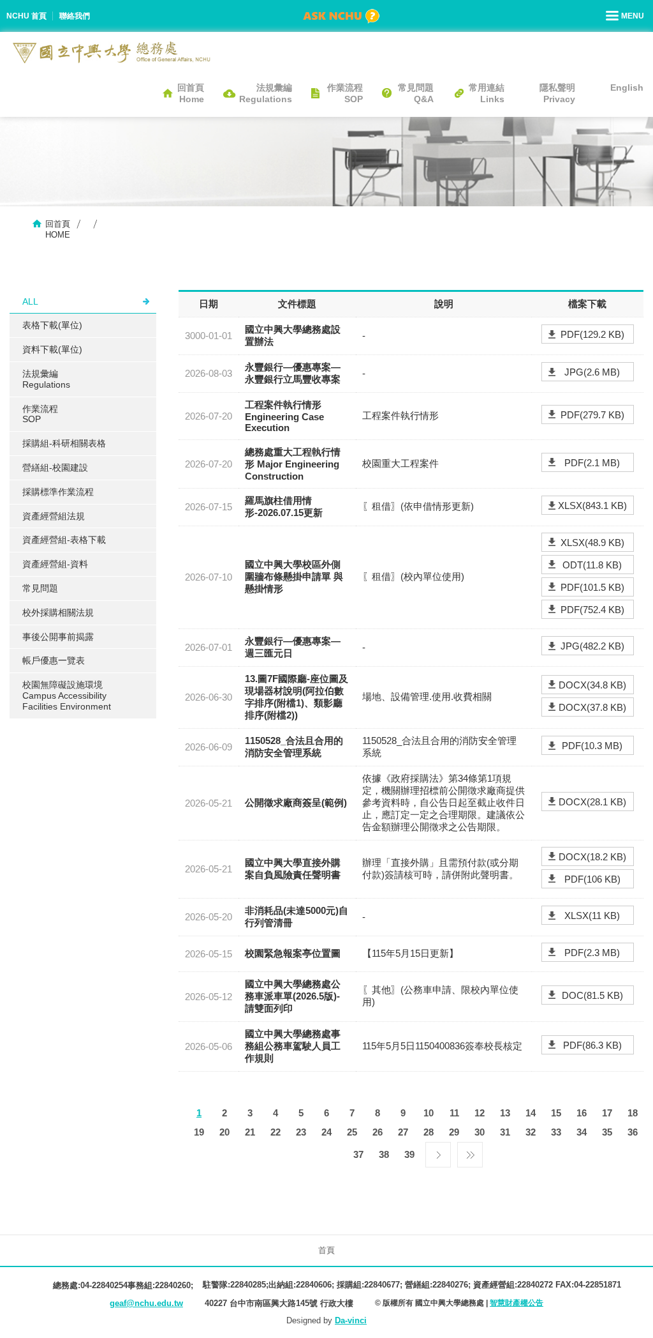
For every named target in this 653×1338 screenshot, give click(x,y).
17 (607, 1112)
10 (428, 1112)
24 (326, 1132)
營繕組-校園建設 (55, 467)
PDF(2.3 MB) (592, 952)
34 (581, 1132)
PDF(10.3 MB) (592, 745)
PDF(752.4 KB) (592, 609)
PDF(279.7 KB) (592, 414)
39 (409, 1154)
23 (301, 1132)
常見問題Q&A (416, 93)
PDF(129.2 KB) (592, 334)
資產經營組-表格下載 (64, 540)
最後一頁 (470, 1151)
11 (454, 1112)
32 (530, 1132)
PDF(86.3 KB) (592, 1045)
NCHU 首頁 (26, 15)
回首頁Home (190, 93)
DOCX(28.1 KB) (592, 801)
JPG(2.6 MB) (592, 372)
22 (275, 1132)
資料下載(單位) (52, 349)
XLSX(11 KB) (592, 915)
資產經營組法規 (53, 516)
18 (632, 1112)
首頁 (326, 1250)
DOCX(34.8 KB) (592, 685)
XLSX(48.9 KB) (592, 542)
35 (607, 1132)
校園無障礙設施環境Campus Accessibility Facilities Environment (66, 695)
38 (384, 1154)
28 (428, 1132)
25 (352, 1132)
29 (454, 1132)
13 (505, 1112)
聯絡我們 (74, 15)
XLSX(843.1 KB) (592, 505)
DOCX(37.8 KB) (592, 707)
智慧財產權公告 (516, 1302)
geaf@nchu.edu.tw (146, 1303)
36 (632, 1132)
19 (199, 1132)
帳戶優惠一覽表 (53, 660)
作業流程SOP (345, 93)
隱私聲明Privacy (557, 93)
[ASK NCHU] (341, 16)
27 (403, 1132)
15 (556, 1112)
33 (556, 1132)
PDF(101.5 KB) (592, 587)
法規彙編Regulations (265, 93)
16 (581, 1112)
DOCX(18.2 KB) (592, 856)
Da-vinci (351, 1320)
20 (224, 1132)
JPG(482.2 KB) (592, 646)
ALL (30, 301)
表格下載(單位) (52, 325)
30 (479, 1132)
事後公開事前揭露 (58, 637)
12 (479, 1112)
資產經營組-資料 (55, 564)
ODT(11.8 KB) (592, 564)
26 (377, 1132)
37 (358, 1154)
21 (250, 1132)
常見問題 (40, 588)
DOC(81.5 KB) (592, 995)
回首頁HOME (57, 229)
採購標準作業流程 (58, 492)
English (626, 87)
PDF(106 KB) (592, 879)
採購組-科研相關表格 (64, 443)
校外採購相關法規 (58, 612)
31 (505, 1132)
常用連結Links (486, 93)
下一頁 (438, 1151)
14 (530, 1112)
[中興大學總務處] (111, 52)
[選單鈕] (626, 16)
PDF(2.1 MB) (592, 462)
